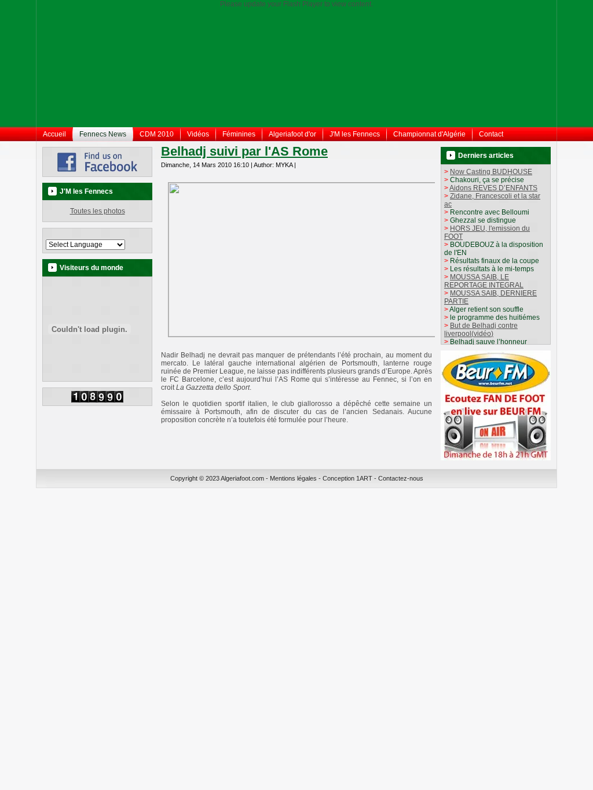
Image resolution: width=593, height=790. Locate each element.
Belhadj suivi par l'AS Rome (244, 151)
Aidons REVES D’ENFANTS (493, 188)
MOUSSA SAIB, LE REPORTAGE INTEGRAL (484, 281)
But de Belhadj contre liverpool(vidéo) (481, 330)
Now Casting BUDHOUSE (491, 172)
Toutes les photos (97, 211)
